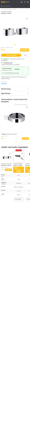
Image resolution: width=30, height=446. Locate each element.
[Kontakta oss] (21, 2)
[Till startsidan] (5, 2)
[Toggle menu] (28, 2)
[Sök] (2, 6)
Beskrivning (6, 89)
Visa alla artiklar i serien (21, 104)
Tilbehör (14, 9)
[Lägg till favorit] (27, 19)
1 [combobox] (25, 55)
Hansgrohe (4, 83)
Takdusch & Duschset (7, 9)
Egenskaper (6, 93)
